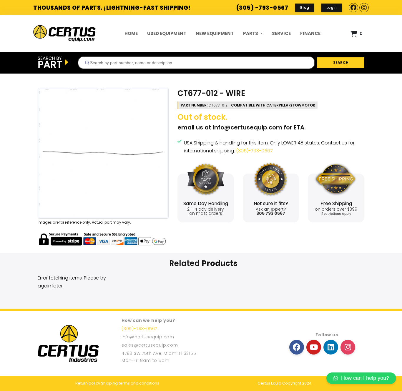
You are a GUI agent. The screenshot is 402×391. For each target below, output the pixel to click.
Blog (304, 7)
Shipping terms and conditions (130, 383)
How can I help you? (365, 378)
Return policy (87, 383)
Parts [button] (251, 33)
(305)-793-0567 (254, 150)
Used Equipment (166, 33)
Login (331, 7)
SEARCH (341, 62)
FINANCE (310, 33)
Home (131, 33)
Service (281, 33)
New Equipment (215, 33)
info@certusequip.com (247, 127)
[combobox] (196, 62)
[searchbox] (198, 63)
